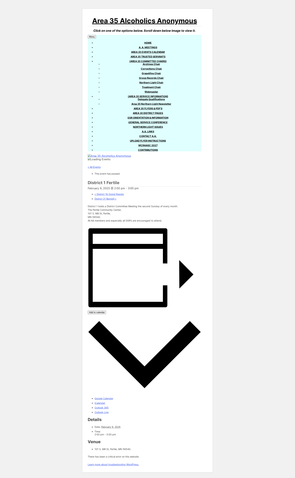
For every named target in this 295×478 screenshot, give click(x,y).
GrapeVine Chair (151, 73)
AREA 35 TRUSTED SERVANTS (148, 56)
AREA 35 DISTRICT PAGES (148, 113)
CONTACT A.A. (148, 136)
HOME (148, 42)
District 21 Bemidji (105, 198)
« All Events (94, 167)
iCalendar (100, 403)
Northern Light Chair (151, 82)
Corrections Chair (151, 68)
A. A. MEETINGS (148, 47)
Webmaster (151, 91)
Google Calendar (104, 398)
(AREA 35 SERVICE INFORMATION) (148, 96)
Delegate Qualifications (151, 99)
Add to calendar (97, 312)
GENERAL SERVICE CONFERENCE (148, 122)
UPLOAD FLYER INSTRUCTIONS (148, 140)
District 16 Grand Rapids (109, 194)
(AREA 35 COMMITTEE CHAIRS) (148, 61)
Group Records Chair (151, 77)
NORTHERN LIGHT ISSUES (148, 126)
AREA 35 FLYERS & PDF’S (148, 108)
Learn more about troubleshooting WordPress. (113, 464)
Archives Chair (151, 64)
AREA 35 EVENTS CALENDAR (148, 52)
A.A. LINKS (148, 131)
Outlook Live (102, 412)
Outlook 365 (102, 407)
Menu (92, 36)
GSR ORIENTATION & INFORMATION (148, 117)
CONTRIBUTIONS (148, 149)
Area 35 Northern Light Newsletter (151, 103)
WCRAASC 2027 (148, 145)
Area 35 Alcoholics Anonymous (144, 21)
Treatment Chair (151, 87)
